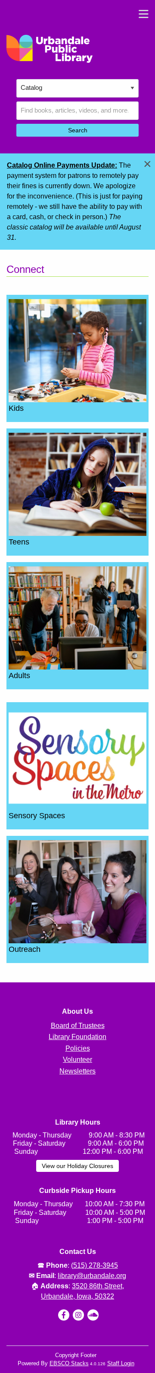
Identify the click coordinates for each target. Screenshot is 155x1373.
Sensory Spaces (37, 815)
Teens (19, 542)
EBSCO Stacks (69, 1363)
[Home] (49, 49)
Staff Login (120, 1363)
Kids (16, 408)
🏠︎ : (77, 1286)
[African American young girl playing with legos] (77, 350)
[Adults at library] (77, 617)
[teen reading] (77, 483)
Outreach (24, 949)
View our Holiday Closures (77, 1165)
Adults (19, 675)
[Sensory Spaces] (77, 757)
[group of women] (77, 891)
